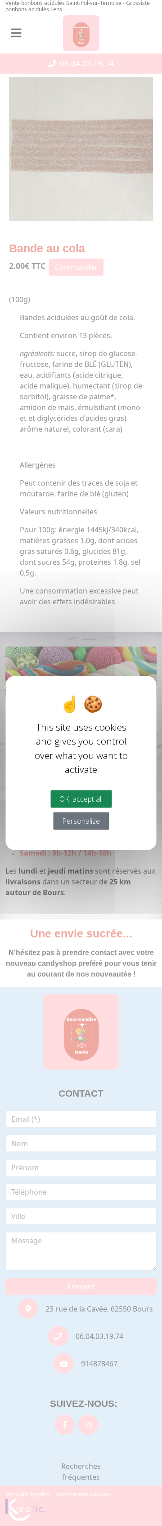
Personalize (81, 820)
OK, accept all (81, 798)
